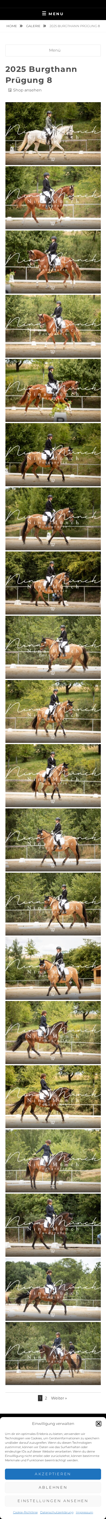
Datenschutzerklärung (56, 1512)
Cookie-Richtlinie (25, 1512)
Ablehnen (53, 1487)
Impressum (84, 1512)
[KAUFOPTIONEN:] (53, 160)
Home (12, 26)
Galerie (33, 26)
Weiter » (59, 1398)
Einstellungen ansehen (53, 1500)
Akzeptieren (53, 1474)
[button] (98, 1423)
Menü (55, 50)
